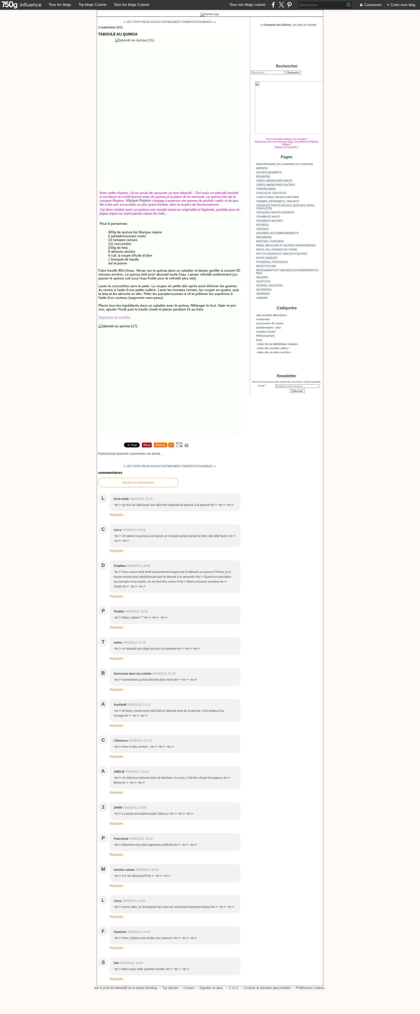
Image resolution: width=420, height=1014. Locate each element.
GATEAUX (262, 228)
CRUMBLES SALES (268, 216)
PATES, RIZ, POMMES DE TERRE (276, 249)
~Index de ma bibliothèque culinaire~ (277, 344)
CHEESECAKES (266, 188)
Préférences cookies (310, 988)
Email (261, 385)
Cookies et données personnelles (267, 988)
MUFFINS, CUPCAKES (270, 241)
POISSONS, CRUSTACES (272, 261)
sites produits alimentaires (271, 315)
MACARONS (263, 237)
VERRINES (263, 293)
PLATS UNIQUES (266, 257)
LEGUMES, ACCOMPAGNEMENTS (277, 233)
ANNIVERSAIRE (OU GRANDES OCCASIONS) (284, 164)
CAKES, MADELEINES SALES (274, 180)
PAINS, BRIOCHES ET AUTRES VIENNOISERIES (285, 245)
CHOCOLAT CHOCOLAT (271, 193)
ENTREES (262, 224)
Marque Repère (138, 200)
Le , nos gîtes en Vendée (288, 24)
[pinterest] (289, 5)
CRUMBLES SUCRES (269, 220)
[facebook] (273, 5)
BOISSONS (263, 176)
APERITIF (262, 168)
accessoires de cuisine (269, 323)
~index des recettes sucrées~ (273, 352)
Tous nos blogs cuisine (247, 4)
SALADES (262, 277)
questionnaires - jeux (268, 327)
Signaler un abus (212, 988)
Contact (189, 988)
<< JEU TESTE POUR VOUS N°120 (144, 21)
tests (259, 339)
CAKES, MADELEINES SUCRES (275, 184)
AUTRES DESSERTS (269, 172)
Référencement (265, 335)
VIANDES (262, 297)
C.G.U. (234, 988)
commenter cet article (145, 453)
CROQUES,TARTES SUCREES (275, 212)
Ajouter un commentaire (138, 482)
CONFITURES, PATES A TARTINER (277, 197)
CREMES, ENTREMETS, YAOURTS (277, 201)
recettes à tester (266, 331)
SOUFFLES (263, 281)
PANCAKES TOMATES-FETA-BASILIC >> (191, 21)
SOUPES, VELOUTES (269, 285)
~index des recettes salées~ (272, 348)
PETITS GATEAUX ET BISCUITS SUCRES (281, 253)
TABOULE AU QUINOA (118, 34)
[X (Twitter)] (281, 5)
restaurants (263, 319)
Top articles (170, 988)
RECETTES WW (266, 266)
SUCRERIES (263, 289)
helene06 (120, 988)
